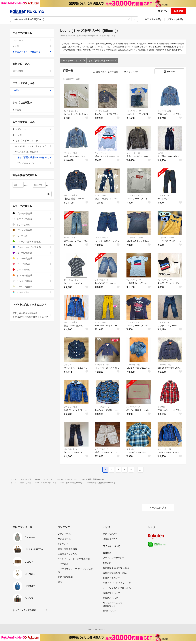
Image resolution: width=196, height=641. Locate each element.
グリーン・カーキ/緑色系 (28, 241)
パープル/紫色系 (24, 252)
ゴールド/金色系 (24, 286)
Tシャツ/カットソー (72, 110)
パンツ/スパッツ (102, 195)
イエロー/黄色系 (24, 258)
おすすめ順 (113, 71)
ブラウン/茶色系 (24, 230)
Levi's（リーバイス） (71, 60)
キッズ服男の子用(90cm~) (101, 60)
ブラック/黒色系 (24, 213)
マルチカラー (22, 292)
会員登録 (178, 11)
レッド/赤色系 (23, 269)
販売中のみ (101, 71)
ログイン (163, 11)
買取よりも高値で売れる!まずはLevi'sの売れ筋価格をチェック (30, 315)
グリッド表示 (132, 71)
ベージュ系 (21, 235)
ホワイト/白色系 (24, 219)
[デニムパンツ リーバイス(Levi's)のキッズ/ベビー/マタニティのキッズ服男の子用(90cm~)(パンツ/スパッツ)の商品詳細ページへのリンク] (170, 180)
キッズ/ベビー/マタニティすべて (30, 146)
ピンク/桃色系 (23, 264)
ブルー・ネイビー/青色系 (28, 247)
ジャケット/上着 (102, 110)
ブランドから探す (175, 19)
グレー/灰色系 (23, 224)
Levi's (16, 90)
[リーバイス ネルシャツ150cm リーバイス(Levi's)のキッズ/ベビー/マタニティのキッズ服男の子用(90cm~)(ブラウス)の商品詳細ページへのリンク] (138, 434)
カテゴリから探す (153, 19)
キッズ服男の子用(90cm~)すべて (33, 157)
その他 (160, 153)
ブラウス (67, 364)
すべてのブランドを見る (24, 610)
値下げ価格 (18, 70)
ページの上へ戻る (158, 507)
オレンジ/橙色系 (24, 275)
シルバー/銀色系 (24, 281)
